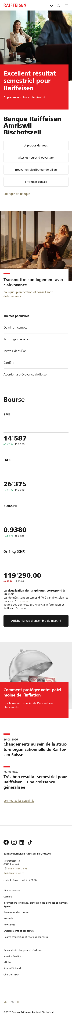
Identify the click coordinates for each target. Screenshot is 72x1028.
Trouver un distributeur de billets (36, 169)
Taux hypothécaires (16, 339)
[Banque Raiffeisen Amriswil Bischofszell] (15, 5)
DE (4, 1001)
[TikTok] (29, 842)
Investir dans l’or (14, 351)
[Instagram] (14, 842)
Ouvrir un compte (15, 327)
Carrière (8, 362)
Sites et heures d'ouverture (36, 157)
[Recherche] (58, 5)
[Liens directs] (51, 5)
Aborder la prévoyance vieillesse (24, 374)
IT (18, 1001)
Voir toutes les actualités (18, 800)
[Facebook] (6, 842)
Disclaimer (23, 601)
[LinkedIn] (21, 842)
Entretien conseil (36, 181)
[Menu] (66, 5)
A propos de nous (36, 145)
